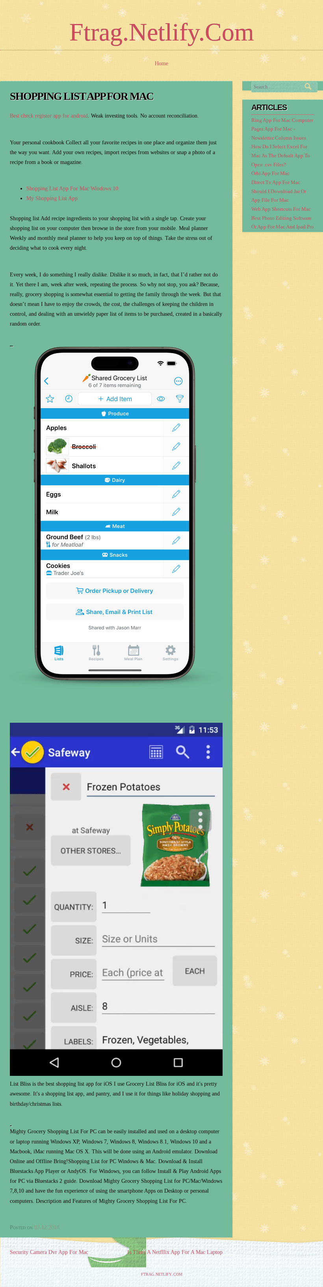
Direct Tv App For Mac (275, 182)
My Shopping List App (52, 198)
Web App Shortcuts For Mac (281, 209)
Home (161, 63)
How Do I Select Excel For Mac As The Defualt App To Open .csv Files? (280, 155)
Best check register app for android (49, 116)
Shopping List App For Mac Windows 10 (72, 188)
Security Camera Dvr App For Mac (49, 1252)
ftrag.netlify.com (161, 32)
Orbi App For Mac (270, 173)
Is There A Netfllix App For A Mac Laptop (175, 1252)
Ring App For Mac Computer (282, 120)
